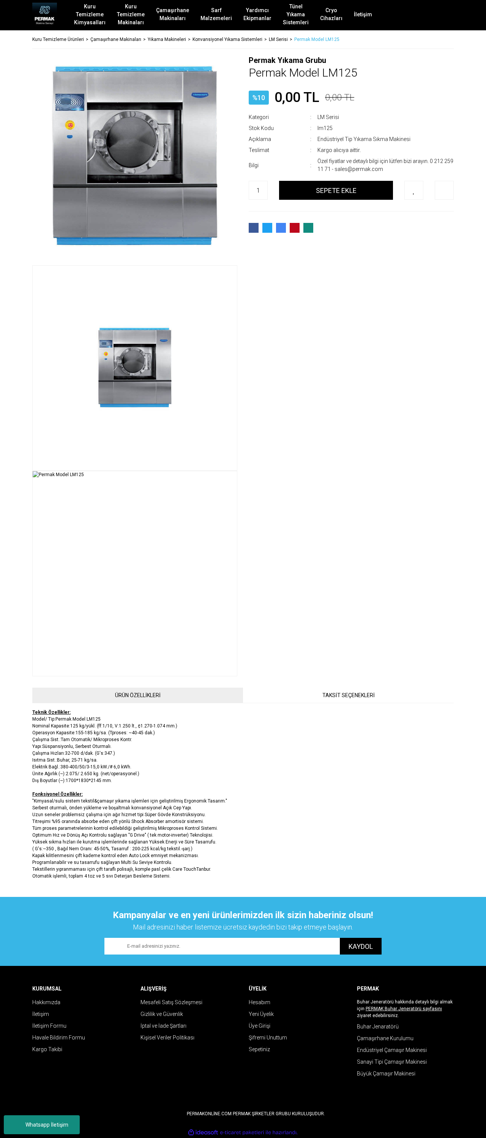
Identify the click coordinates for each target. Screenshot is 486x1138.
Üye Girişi (259, 1026)
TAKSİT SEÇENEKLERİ (348, 695)
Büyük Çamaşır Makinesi (386, 1074)
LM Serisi (328, 117)
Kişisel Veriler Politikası (167, 1038)
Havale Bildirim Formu (58, 1038)
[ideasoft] (203, 1132)
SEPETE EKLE (336, 190)
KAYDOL (361, 946)
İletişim (40, 1014)
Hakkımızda (46, 1002)
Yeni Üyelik (261, 1014)
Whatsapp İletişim (46, 1125)
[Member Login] (419, 15)
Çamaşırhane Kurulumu (385, 1038)
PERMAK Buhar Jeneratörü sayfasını (404, 1008)
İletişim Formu (49, 1026)
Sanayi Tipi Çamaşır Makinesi (392, 1062)
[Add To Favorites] (413, 190)
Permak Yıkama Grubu (287, 60)
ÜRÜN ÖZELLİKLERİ (138, 695)
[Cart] (442, 15)
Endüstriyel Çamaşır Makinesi (392, 1050)
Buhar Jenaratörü (378, 1027)
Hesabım (259, 1002)
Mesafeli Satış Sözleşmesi (171, 1002)
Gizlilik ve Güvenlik (161, 1014)
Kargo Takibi (47, 1049)
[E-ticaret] (242, 1132)
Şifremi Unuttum (268, 1038)
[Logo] (44, 15)
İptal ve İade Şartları (163, 1026)
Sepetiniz (259, 1049)
